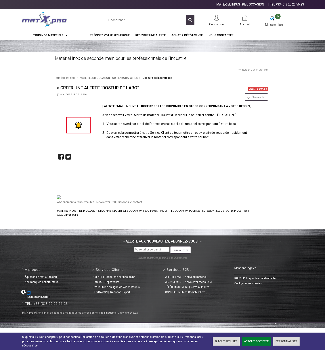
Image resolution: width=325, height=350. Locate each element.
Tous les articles (64, 77)
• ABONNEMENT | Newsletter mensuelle (188, 282)
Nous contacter (220, 35)
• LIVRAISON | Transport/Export (111, 292)
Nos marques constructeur (40, 282)
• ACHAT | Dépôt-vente (106, 282)
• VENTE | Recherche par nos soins (114, 276)
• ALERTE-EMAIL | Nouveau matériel (185, 276)
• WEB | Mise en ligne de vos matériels (116, 287)
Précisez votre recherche (110, 35)
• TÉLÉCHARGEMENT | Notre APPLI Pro (186, 287)
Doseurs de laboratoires (157, 77)
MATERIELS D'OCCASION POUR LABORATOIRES (109, 77)
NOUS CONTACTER (36, 297)
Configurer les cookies (248, 283)
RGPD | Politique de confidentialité (255, 278)
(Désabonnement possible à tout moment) (162, 258)
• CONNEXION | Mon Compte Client (184, 292)
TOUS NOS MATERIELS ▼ (51, 35)
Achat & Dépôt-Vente (187, 35)
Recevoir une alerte (150, 35)
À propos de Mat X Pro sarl (39, 276)
